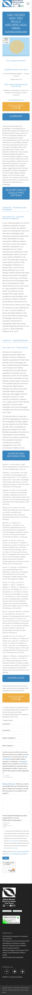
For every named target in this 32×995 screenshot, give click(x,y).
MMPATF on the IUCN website (12, 977)
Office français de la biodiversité (12, 957)
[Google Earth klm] (16, 826)
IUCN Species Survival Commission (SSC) (15, 941)
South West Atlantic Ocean (16, 32)
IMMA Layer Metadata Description (16, 854)
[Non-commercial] (16, 777)
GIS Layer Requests (13, 840)
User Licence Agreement (21, 851)
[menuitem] (27, 3)
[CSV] (16, 827)
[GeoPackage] (16, 823)
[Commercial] (16, 776)
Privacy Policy (14, 848)
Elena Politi (17, 990)
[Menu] (27, 3)
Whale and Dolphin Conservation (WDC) (15, 950)
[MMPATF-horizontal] (13, 3)
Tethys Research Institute (10, 948)
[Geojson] (16, 824)
